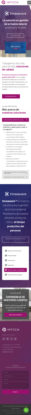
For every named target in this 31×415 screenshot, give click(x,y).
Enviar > (15, 392)
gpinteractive (21, 412)
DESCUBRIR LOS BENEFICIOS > (15, 239)
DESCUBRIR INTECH (11, 96)
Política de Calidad (8, 406)
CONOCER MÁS (15, 35)
